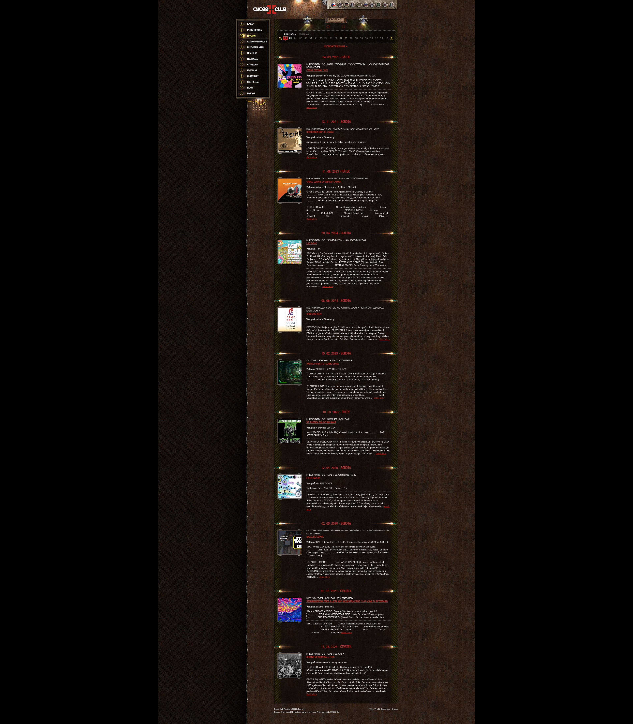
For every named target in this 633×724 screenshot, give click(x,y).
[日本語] (385, 5)
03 (305, 38)
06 (321, 38)
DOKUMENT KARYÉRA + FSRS (320, 656)
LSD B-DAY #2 (313, 477)
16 (371, 38)
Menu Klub (252, 53)
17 (376, 38)
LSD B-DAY (311, 243)
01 (295, 38)
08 (331, 38)
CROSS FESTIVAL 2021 (317, 70)
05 (316, 38)
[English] (340, 5)
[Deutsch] (346, 5)
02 (300, 38)
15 (366, 38)
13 (356, 38)
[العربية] (379, 5)
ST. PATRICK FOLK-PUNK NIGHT (321, 422)
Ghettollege (253, 82)
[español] (359, 5)
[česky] (334, 5)
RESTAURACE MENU (255, 47)
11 (346, 38)
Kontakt (251, 93)
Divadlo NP (252, 70)
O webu (395, 709)
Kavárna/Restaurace (257, 41)
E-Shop (250, 24)
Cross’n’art (252, 76)
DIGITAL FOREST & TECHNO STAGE (322, 363)
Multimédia (252, 59)
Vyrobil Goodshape (382, 709)
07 (326, 38)
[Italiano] (391, 5)
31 (290, 38)
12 (351, 38)
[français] (353, 5)
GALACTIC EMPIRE (315, 536)
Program (251, 35)
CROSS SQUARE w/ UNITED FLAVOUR (323, 181)
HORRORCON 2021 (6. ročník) (320, 131)
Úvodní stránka (254, 30)
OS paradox (252, 64)
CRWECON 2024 (313, 313)
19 (386, 38)
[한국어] (372, 5)
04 (310, 38)
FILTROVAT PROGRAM (336, 46)
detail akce (311, 107)
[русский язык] (366, 5)
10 (341, 38)
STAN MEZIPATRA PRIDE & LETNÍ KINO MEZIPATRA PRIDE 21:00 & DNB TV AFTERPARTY (347, 601)
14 (361, 38)
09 (336, 38)
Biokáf (250, 87)
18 (381, 38)
